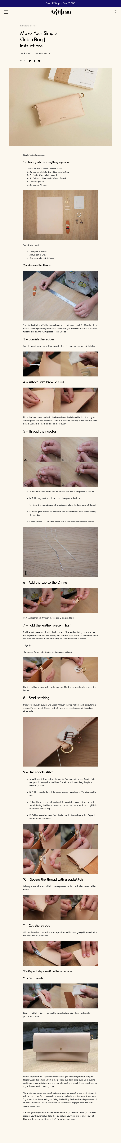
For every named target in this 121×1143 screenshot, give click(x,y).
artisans (47, 53)
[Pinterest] (63, 1137)
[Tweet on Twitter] (30, 60)
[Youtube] (72, 1137)
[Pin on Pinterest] (39, 60)
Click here (27, 1119)
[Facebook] (55, 1137)
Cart (115, 12)
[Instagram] (46, 1137)
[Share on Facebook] (35, 60)
